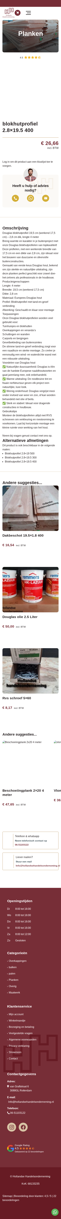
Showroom (15, 1052)
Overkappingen (18, 961)
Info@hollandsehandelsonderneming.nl (38, 865)
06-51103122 (22, 844)
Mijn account (16, 1014)
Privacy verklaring (19, 1046)
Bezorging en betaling (21, 1027)
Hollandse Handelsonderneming (31, 1176)
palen (12, 973)
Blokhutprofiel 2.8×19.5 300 (21, 457)
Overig (12, 986)
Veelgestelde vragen (21, 1033)
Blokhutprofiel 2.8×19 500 (19, 453)
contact (34, 435)
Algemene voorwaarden (22, 1039)
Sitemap (7, 1196)
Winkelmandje (17, 1020)
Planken (13, 980)
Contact (13, 1058)
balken (13, 967)
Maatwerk (14, 992)
